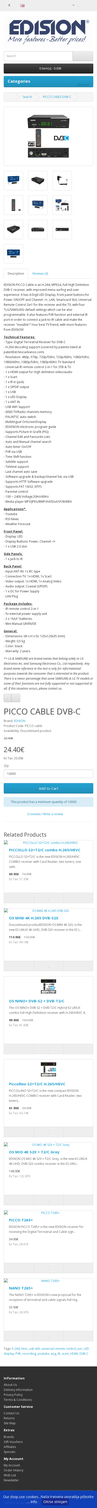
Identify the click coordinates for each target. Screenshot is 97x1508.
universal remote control (58, 1349)
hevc (24, 1349)
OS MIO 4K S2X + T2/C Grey (34, 1151)
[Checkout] (89, 5)
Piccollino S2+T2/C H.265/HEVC (37, 1083)
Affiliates (10, 1447)
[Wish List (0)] (78, 5)
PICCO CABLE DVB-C (57, 97)
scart (65, 1353)
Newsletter (11, 1480)
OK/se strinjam (55, 1501)
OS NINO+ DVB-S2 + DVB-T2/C (36, 1000)
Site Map (10, 1423)
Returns (9, 1418)
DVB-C (83, 1353)
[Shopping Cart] (83, 5)
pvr (80, 1349)
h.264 (16, 1349)
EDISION (19, 721)
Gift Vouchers (13, 1442)
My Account (12, 1465)
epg (53, 1353)
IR (59, 1353)
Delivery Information (18, 1390)
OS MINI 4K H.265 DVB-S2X (33, 917)
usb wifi (34, 1349)
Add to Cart (48, 788)
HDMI (74, 1353)
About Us (10, 1385)
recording (29, 1353)
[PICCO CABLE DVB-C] (48, 136)
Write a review (53, 814)
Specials (9, 1452)
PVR (18, 1353)
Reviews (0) (40, 273)
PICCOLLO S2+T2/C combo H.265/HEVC (44, 849)
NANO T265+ (21, 1287)
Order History (13, 1470)
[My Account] (71, 5)
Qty (6, 766)
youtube (43, 1353)
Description (16, 273)
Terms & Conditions (18, 1400)
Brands (9, 1437)
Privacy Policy (13, 1395)
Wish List (10, 1475)
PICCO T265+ (21, 1219)
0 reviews (34, 814)
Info (34, 1501)
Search (27, 97)
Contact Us (11, 1413)
